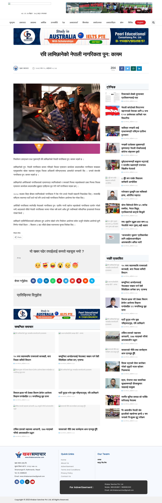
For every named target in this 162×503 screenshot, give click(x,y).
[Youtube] (32, 482)
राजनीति (54, 22)
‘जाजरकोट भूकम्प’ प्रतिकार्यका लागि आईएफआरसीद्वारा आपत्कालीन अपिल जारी (134, 239)
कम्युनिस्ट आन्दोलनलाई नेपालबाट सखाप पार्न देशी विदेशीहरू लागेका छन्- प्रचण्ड (134, 286)
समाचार (22, 22)
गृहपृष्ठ (12, 22)
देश (63, 22)
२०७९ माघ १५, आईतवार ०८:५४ (21, 364)
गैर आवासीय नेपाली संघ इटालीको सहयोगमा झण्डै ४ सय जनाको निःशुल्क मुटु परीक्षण (134, 414)
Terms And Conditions (70, 470)
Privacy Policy (67, 473)
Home (63, 460)
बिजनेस (85, 22)
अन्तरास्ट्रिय (110, 22)
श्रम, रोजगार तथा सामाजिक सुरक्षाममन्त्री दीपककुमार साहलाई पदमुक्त (133, 383)
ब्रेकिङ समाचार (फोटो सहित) (22, 424)
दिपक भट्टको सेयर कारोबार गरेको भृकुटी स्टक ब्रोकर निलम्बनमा (133, 367)
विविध (130, 22)
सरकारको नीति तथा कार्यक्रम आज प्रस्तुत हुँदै (78, 429)
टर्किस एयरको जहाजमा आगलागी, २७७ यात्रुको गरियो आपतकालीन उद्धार (134, 336)
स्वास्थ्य (33, 22)
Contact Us (66, 476)
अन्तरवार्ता (74, 22)
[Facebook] (17, 482)
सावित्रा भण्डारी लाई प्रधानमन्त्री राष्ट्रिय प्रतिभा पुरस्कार (133, 131)
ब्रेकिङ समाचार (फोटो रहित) (67, 351)
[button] (153, 22)
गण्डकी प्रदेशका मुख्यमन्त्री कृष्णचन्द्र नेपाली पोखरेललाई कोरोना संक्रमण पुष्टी (133, 148)
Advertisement (67, 466)
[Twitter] (22, 482)
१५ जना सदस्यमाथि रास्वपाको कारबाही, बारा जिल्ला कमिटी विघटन (134, 269)
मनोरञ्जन (97, 22)
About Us (65, 463)
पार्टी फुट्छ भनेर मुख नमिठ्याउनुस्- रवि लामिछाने (78, 393)
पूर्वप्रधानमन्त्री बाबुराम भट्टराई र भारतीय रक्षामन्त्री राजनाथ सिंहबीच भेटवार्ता (134, 165)
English (140, 22)
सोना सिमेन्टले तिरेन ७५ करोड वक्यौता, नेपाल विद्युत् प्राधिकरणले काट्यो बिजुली (134, 208)
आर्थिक (43, 22)
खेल (121, 22)
